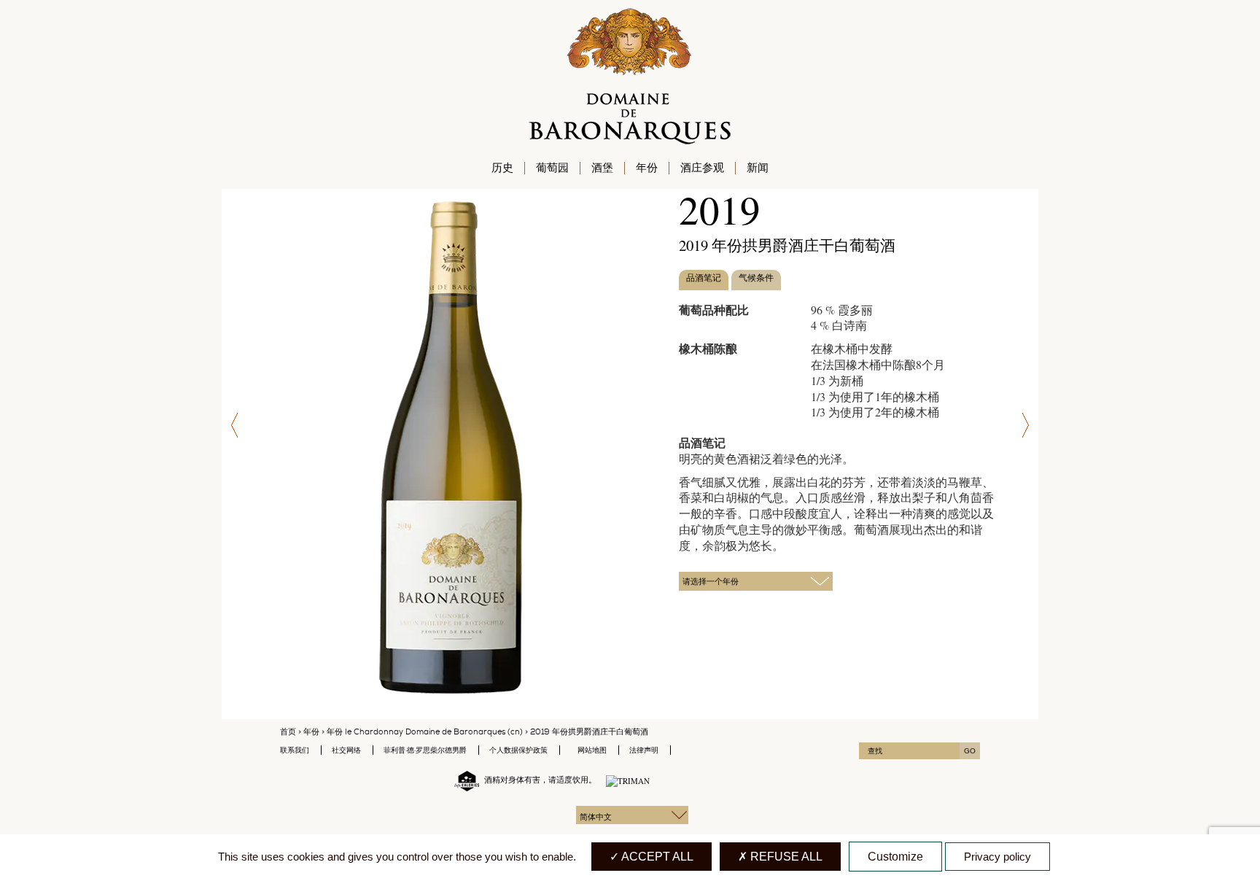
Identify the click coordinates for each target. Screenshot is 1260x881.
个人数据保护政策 (518, 750)
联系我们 (294, 750)
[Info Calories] (464, 780)
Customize (895, 856)
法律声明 (643, 750)
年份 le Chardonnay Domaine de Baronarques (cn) (425, 731)
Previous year (233, 425)
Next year (1027, 425)
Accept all (656, 856)
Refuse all (784, 856)
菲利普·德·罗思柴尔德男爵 (425, 750)
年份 (311, 731)
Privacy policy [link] (997, 856)
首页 (288, 731)
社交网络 (346, 750)
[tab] (703, 280)
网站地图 (592, 750)
